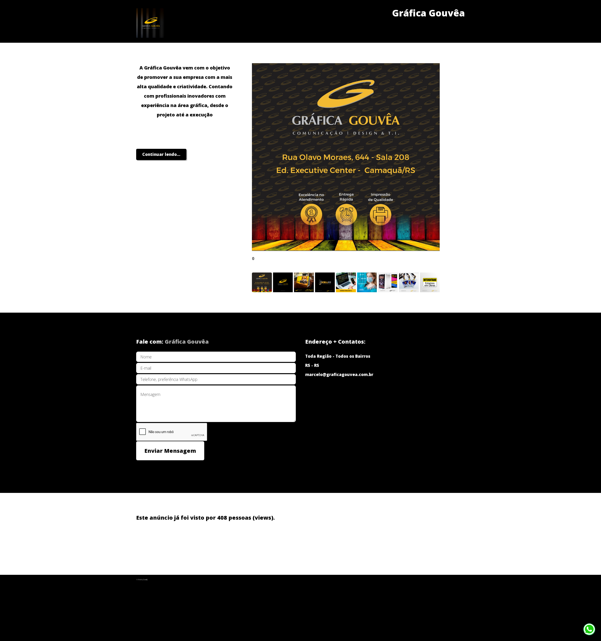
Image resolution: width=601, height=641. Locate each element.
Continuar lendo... (161, 154)
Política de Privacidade (192, 542)
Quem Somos (150, 542)
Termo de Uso (235, 542)
